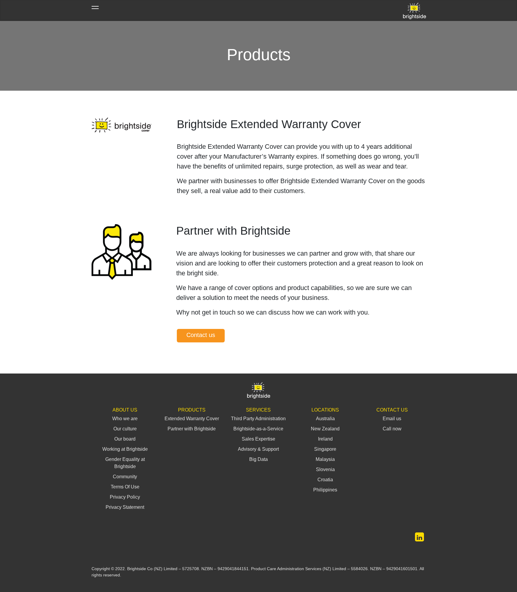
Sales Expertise (258, 438)
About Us (124, 409)
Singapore (325, 449)
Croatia (325, 479)
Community (125, 476)
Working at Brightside (125, 449)
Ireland (325, 438)
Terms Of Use (125, 486)
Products (192, 409)
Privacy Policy (125, 497)
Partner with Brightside (192, 428)
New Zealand (325, 428)
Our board (125, 438)
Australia (325, 418)
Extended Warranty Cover (192, 418)
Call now (392, 428)
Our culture (125, 428)
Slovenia (325, 469)
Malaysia (325, 459)
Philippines (325, 489)
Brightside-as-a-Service (258, 428)
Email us (392, 418)
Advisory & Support (258, 449)
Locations (325, 409)
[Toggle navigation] (95, 10)
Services (258, 409)
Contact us (200, 335)
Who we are (125, 418)
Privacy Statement (125, 507)
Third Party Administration (258, 418)
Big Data (258, 459)
